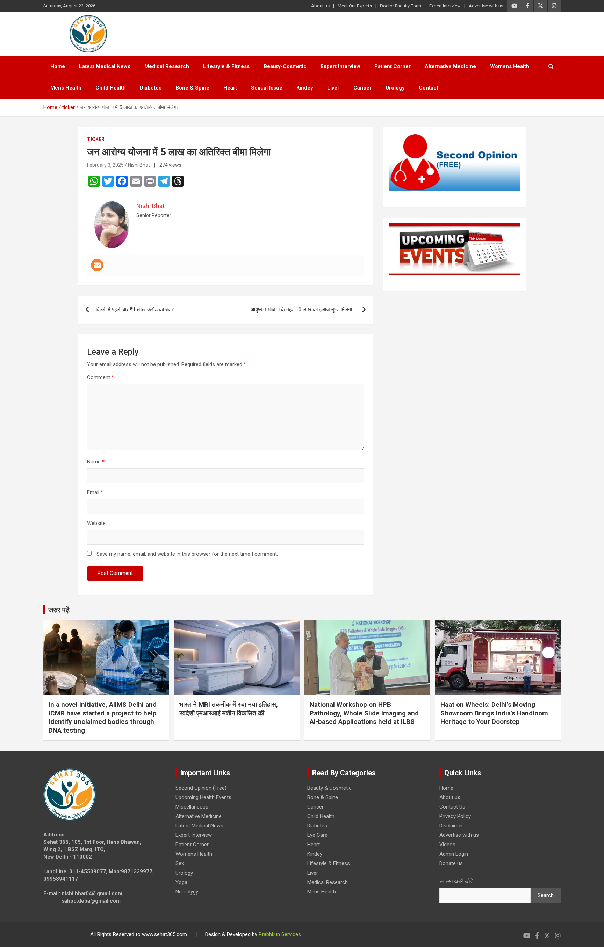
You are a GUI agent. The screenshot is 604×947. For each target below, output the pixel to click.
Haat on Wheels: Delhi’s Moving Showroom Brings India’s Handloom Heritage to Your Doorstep (494, 713)
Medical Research (166, 66)
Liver (333, 88)
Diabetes (150, 88)
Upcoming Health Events (203, 797)
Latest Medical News (104, 66)
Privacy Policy (455, 816)
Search (546, 895)
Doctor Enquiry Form (400, 5)
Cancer (362, 88)
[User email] (97, 265)
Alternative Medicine (450, 66)
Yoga (181, 882)
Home (57, 66)
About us (320, 5)
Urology (395, 88)
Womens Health (509, 66)
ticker (96, 139)
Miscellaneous (191, 807)
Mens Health (65, 88)
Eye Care (317, 835)
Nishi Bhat (139, 165)
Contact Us (452, 807)
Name (96, 461)
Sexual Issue (266, 88)
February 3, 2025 (105, 165)
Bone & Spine (192, 88)
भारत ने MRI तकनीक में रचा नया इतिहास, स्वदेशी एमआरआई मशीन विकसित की (228, 708)
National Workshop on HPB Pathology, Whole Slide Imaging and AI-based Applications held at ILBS (364, 713)
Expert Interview (445, 5)
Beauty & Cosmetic (329, 788)
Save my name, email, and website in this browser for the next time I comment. (187, 554)
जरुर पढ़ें (59, 610)
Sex (179, 863)
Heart (230, 88)
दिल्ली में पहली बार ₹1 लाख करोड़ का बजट (135, 309)
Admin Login (453, 854)
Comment (100, 377)
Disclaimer (451, 826)
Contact (428, 88)
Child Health (110, 88)
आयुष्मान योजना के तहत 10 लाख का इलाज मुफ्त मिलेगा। (303, 309)
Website (96, 523)
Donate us (451, 863)
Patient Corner (392, 66)
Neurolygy (186, 892)
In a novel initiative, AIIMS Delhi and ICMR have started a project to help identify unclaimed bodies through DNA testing (103, 717)
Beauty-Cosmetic (285, 66)
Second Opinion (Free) (200, 788)
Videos (447, 844)
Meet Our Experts (355, 5)
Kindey (304, 88)
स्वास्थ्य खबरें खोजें (456, 881)
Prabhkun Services (280, 934)
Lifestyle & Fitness (226, 66)
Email (95, 492)
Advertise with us (486, 5)
